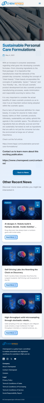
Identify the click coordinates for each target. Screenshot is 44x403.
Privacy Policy (7, 380)
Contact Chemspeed (10, 370)
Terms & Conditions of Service (13, 390)
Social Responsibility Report (12, 393)
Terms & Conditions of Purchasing (14, 387)
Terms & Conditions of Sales (12, 383)
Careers (5, 373)
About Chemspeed (9, 366)
